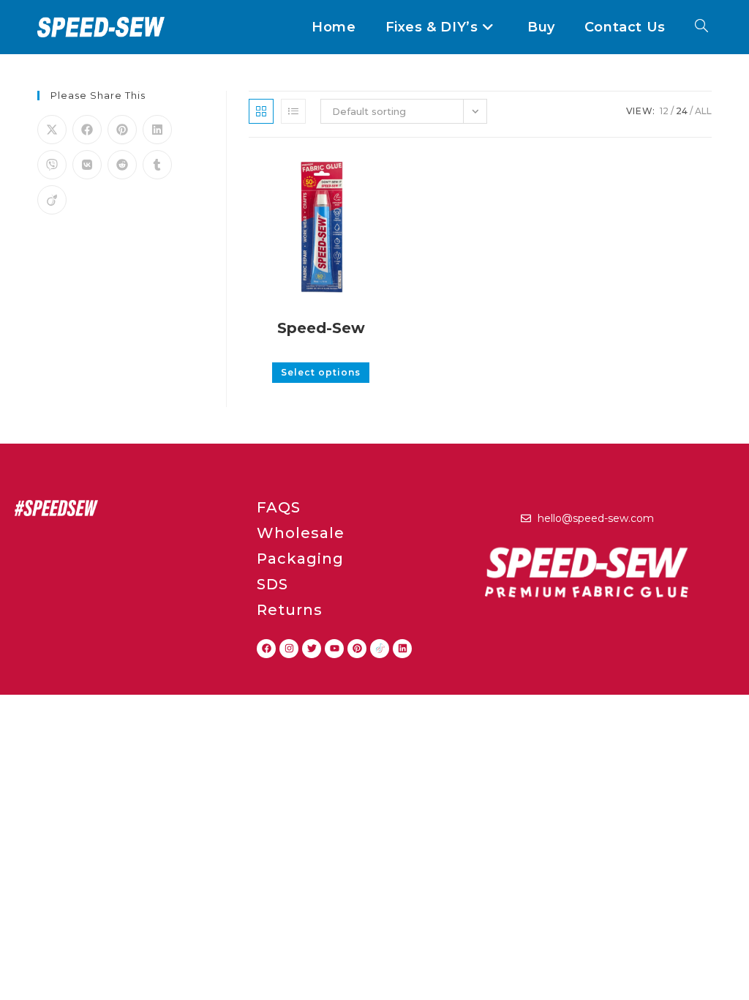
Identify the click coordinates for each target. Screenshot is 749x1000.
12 (664, 110)
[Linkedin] (402, 648)
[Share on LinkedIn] (157, 129)
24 (682, 110)
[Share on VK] (87, 164)
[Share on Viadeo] (52, 199)
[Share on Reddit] (122, 164)
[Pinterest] (356, 648)
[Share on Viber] (52, 164)
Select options (321, 372)
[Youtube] (334, 648)
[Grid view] (261, 111)
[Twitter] (311, 648)
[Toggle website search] (701, 27)
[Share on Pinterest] (122, 129)
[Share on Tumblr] (157, 164)
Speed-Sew (321, 328)
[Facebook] (266, 648)
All (703, 110)
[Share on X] (52, 129)
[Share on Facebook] (87, 129)
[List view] (293, 111)
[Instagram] (288, 648)
